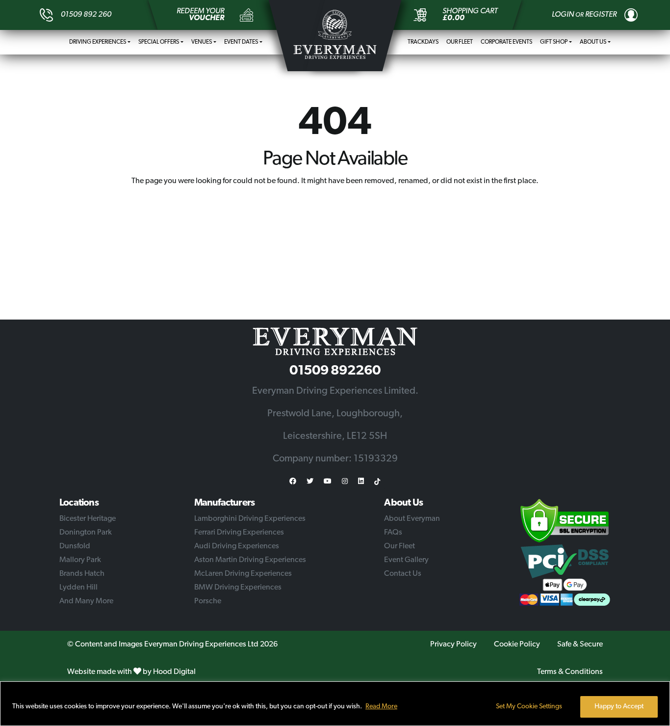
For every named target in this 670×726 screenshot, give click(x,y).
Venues (201, 42)
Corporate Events (506, 42)
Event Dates (241, 42)
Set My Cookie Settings (529, 706)
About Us (593, 42)
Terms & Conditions (570, 672)
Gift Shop (553, 42)
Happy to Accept (619, 706)
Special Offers (158, 42)
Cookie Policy (517, 644)
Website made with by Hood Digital (131, 672)
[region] (335, 703)
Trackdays (423, 42)
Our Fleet (459, 42)
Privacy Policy (453, 644)
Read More (381, 706)
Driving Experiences (97, 42)
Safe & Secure (580, 644)
